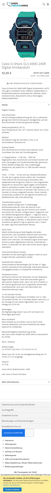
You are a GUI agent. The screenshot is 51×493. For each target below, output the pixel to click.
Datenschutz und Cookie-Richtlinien (18, 404)
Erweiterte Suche (10, 415)
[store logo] (17, 4)
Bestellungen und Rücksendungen (18, 421)
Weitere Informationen (11, 485)
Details (5, 105)
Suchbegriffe (8, 410)
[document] (26, 484)
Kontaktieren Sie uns (11, 426)
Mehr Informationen (10, 382)
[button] (24, 60)
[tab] (25, 104)
